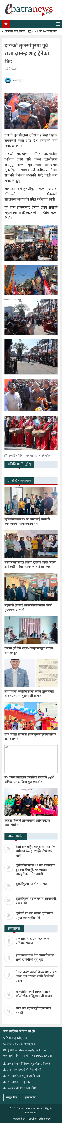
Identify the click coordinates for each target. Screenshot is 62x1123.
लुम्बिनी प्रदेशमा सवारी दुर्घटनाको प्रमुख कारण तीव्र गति (34, 915)
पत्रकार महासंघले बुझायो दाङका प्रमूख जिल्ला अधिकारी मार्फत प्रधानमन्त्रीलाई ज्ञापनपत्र (30, 564)
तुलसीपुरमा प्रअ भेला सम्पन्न (31, 884)
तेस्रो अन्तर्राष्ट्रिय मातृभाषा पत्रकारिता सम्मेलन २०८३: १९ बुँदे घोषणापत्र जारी (36, 851)
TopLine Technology (38, 1118)
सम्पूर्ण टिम (11, 1097)
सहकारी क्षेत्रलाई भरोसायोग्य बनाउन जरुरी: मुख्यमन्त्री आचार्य (28, 607)
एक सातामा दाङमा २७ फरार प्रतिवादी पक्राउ (32, 941)
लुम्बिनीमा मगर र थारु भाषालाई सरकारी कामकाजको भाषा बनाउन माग (27, 521)
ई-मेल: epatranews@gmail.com (27, 1050)
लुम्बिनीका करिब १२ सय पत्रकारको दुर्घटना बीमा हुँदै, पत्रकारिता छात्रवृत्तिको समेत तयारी (35, 870)
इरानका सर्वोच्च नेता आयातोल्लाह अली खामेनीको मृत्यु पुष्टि (35, 957)
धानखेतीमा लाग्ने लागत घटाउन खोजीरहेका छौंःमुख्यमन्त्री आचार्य (34, 994)
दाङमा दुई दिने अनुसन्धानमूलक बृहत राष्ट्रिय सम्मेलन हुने (28, 650)
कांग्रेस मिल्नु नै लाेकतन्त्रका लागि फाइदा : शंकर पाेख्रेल (27, 823)
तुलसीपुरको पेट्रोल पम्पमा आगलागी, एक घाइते (36, 901)
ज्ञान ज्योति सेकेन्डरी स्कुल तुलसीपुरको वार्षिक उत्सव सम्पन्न (30, 737)
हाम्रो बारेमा (30, 1097)
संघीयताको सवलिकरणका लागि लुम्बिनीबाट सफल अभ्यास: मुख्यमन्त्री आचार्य (29, 694)
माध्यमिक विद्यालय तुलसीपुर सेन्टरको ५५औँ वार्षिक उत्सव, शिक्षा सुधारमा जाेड (29, 779)
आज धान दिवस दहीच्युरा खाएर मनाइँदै (33, 1010)
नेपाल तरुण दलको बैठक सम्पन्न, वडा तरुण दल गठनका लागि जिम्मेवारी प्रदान (36, 976)
